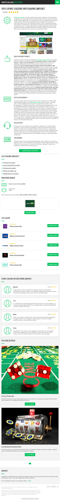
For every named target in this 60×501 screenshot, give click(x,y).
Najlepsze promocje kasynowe (17, 236)
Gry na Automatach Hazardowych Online (11, 447)
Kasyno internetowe (19, 17)
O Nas (29, 481)
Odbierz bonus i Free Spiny (30, 150)
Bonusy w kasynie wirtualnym (17, 255)
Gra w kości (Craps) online (7, 396)
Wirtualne (11, 2)
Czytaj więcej (30, 404)
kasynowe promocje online (42, 59)
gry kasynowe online (36, 102)
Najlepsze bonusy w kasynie (16, 246)
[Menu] (57, 2)
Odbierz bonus (30, 212)
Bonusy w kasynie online (16, 226)
